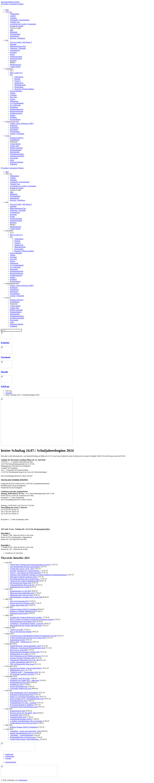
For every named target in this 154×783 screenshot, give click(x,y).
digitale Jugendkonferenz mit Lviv (22, 733)
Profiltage (13, 117)
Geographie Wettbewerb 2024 (20, 688)
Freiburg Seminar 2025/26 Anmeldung (24, 609)
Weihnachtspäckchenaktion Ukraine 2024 (25, 652)
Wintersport (14, 101)
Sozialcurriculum (16, 56)
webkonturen (22, 780)
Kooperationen (15, 119)
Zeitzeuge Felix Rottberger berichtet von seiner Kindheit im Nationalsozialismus (38, 575)
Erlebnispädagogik (16, 109)
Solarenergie (18, 83)
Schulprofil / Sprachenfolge (19, 20)
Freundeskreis (15, 132)
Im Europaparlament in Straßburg (22, 705)
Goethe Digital (15, 67)
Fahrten (12, 115)
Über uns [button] (8, 174)
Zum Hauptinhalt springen (10, 2)
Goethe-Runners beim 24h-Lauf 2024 (23, 723)
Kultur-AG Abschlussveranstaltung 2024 (24, 697)
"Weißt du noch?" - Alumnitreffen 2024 (24, 672)
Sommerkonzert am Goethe (19, 587)
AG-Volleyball (15, 105)
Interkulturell (14, 36)
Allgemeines (18, 77)
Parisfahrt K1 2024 (16, 684)
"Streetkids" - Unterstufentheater (21, 735)
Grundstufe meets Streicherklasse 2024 (24, 707)
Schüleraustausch (16, 113)
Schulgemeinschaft (12, 121)
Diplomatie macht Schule (19, 613)
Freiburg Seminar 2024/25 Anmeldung (24, 727)
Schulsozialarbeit (16, 58)
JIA (11, 75)
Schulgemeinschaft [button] (12, 283)
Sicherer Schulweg (16, 138)
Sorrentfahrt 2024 (16, 715)
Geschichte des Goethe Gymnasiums (23, 24)
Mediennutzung (15, 65)
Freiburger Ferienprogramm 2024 (22, 695)
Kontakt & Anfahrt (16, 26)
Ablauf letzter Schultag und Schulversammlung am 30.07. (30, 565)
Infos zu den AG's (16, 73)
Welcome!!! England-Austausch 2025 (23, 577)
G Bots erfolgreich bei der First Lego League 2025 (28, 638)
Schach (12, 99)
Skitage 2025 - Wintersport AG (21, 642)
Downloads (14, 158)
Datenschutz (9, 756)
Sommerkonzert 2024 (17, 711)
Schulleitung (14, 128)
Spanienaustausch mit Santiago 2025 (23, 621)
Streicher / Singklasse (17, 38)
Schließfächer (15, 140)
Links (12, 160)
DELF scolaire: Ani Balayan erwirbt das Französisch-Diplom (31, 619)
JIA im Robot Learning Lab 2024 (22, 674)
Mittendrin (13, 32)
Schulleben (9, 69)
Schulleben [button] (9, 231)
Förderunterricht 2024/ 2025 (20, 682)
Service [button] (8, 298)
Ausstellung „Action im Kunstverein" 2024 (25, 731)
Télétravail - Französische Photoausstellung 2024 (27, 648)
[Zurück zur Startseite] (12, 4)
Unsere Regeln (15, 144)
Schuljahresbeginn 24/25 (19, 701)
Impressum (9, 754)
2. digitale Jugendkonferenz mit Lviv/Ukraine (26, 721)
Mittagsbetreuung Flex (18, 46)
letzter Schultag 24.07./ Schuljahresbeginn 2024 (27, 699)
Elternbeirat (14, 130)
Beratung (13, 60)
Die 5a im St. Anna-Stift (18, 650)
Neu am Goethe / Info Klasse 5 (21, 42)
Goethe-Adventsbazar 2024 (20, 662)
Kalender (13, 44)
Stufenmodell (14, 152)
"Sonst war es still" (16, 630)
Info (6, 40)
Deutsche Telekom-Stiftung (24, 89)
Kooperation (18, 87)
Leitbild (12, 16)
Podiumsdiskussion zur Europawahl (22, 737)
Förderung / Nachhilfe (18, 48)
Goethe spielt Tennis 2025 (19, 605)
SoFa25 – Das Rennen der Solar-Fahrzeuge (25, 573)
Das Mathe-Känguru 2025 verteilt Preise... (25, 579)
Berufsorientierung (16, 111)
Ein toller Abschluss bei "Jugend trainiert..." (25, 571)
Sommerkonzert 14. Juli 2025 (20, 591)
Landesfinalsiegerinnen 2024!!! (21, 719)
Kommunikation (16, 150)
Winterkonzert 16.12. (17, 670)
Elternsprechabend (16, 162)
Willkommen (14, 14)
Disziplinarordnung (17, 154)
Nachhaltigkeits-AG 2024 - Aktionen (23, 703)
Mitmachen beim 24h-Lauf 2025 (21, 595)
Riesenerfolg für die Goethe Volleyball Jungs (26, 625)
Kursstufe (13, 52)
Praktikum (13, 164)
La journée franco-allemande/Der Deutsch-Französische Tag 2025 (33, 636)
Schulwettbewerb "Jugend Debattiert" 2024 (25, 646)
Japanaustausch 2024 (17, 640)
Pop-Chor (13, 97)
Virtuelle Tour (15, 22)
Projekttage (14, 107)
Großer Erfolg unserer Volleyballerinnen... (25, 739)
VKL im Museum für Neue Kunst (22, 664)
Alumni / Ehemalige (17, 134)
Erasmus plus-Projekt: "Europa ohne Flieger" (26, 668)
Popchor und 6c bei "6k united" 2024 (23, 713)
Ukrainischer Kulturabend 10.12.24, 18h (24, 660)
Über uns (8, 12)
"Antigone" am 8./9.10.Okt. (20, 678)
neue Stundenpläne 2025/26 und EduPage (25, 567)
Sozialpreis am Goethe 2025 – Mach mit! (24, 680)
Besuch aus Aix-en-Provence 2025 (22, 603)
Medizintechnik (19, 85)
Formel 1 (17, 81)
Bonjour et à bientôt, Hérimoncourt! (22, 611)
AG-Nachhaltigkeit (17, 103)
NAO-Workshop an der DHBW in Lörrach (25, 656)
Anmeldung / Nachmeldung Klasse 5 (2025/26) (27, 623)
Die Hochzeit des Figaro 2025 (20, 583)
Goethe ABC (14, 146)
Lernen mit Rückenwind (18, 686)
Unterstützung (15, 50)
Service (8, 136)
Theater (12, 93)
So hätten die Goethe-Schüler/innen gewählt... (26, 617)
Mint (11, 30)
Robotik (17, 79)
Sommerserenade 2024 (18, 717)
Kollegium (13, 125)
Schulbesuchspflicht (17, 156)
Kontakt (8, 758)
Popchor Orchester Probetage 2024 (22, 658)
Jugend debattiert (16, 91)
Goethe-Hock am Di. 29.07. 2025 (22, 569)
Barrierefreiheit (10, 762)
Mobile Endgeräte (16, 148)
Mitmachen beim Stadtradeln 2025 (22, 593)
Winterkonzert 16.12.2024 (19, 654)
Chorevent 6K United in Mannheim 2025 (24, 581)
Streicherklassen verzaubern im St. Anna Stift (26, 597)
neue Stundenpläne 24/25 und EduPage (24, 693)
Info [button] (6, 202)
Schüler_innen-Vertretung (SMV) (22, 123)
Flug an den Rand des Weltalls (21, 632)
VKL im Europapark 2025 (19, 601)
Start (7, 10)
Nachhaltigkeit (15, 34)
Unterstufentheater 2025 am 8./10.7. (23, 585)
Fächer (12, 54)
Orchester (13, 95)
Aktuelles (13, 18)
